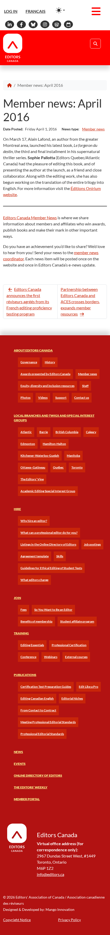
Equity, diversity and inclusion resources (47, 386)
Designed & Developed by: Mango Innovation (38, 909)
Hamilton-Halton (54, 444)
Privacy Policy (69, 920)
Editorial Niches (72, 698)
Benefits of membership (36, 621)
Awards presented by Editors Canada (45, 374)
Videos (43, 397)
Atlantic (26, 432)
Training (21, 633)
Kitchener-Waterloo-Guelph (39, 455)
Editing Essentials (32, 645)
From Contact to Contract (38, 710)
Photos (25, 397)
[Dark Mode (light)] (60, 10)
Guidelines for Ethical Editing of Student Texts (51, 568)
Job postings (92, 544)
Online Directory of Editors (38, 775)
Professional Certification (69, 645)
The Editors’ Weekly (30, 787)
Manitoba (73, 455)
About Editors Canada (33, 350)
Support (61, 397)
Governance (28, 362)
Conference (28, 657)
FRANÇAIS (36, 11)
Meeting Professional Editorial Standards (48, 722)
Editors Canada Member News (30, 217)
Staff (85, 386)
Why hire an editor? (33, 521)
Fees (23, 610)
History (50, 362)
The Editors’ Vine (32, 479)
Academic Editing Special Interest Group (47, 491)
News (18, 752)
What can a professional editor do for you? (49, 533)
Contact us (81, 397)
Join (17, 598)
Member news (93, 129)
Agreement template (34, 556)
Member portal (27, 799)
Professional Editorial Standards (42, 734)
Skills (59, 556)
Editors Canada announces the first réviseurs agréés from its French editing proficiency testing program (29, 301)
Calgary (91, 432)
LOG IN (10, 11)
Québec (58, 467)
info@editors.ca (50, 874)
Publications (25, 675)
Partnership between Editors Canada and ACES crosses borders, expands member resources (80, 301)
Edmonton (27, 444)
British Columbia (67, 432)
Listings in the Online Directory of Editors (48, 544)
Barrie (43, 432)
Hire (17, 509)
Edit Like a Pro (88, 687)
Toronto (77, 467)
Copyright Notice (17, 920)
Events (20, 764)
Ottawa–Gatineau (32, 467)
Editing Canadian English (37, 698)
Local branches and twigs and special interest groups (54, 418)
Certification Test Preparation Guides (45, 687)
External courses (76, 657)
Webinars (50, 657)
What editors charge (34, 580)
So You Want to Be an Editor (53, 610)
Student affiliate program (77, 621)
